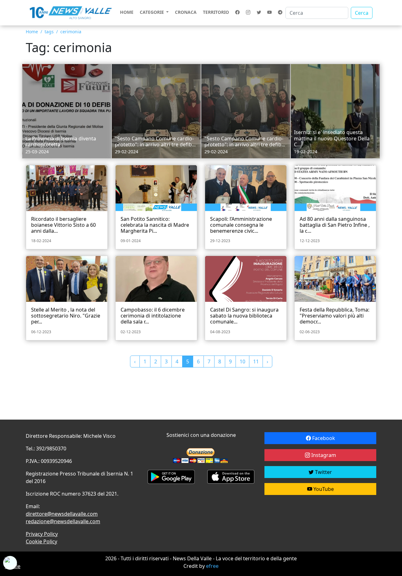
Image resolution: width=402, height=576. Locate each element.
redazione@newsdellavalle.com (63, 521)
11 (256, 361)
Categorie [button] (152, 12)
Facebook (323, 438)
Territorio (216, 12)
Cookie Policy (41, 541)
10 (242, 361)
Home (126, 12)
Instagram (323, 455)
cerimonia (70, 32)
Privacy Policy (42, 533)
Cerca (361, 12)
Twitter (323, 472)
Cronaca (186, 12)
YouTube (323, 489)
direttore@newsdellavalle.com (62, 513)
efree (212, 565)
